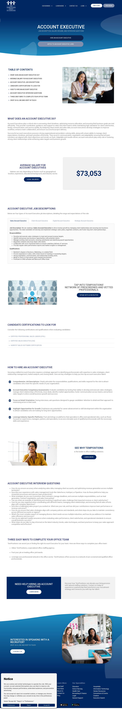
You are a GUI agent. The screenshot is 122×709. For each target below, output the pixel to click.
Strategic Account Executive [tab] (84, 221)
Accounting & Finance (79, 693)
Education (75, 686)
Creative (96, 696)
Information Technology (101, 689)
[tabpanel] (61, 244)
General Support (77, 698)
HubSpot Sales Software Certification (26, 345)
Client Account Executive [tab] (39, 221)
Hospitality (97, 686)
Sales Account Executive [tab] (18, 221)
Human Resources (99, 691)
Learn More (60, 6)
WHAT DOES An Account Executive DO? (25, 75)
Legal (74, 696)
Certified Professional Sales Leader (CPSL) (28, 336)
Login (82, 6)
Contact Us (73, 6)
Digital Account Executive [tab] (61, 221)
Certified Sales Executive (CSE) (23, 341)
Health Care (76, 691)
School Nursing (77, 689)
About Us (60, 691)
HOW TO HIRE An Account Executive (23, 89)
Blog (58, 695)
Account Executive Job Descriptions (24, 82)
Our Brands (46, 6)
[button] (61, 336)
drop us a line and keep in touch (23, 100)
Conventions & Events (100, 693)
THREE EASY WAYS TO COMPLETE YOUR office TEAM (29, 97)
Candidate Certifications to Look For (25, 86)
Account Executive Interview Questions (26, 93)
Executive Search (99, 698)
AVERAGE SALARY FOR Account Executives (26, 79)
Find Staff (60, 686)
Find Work (60, 689)
